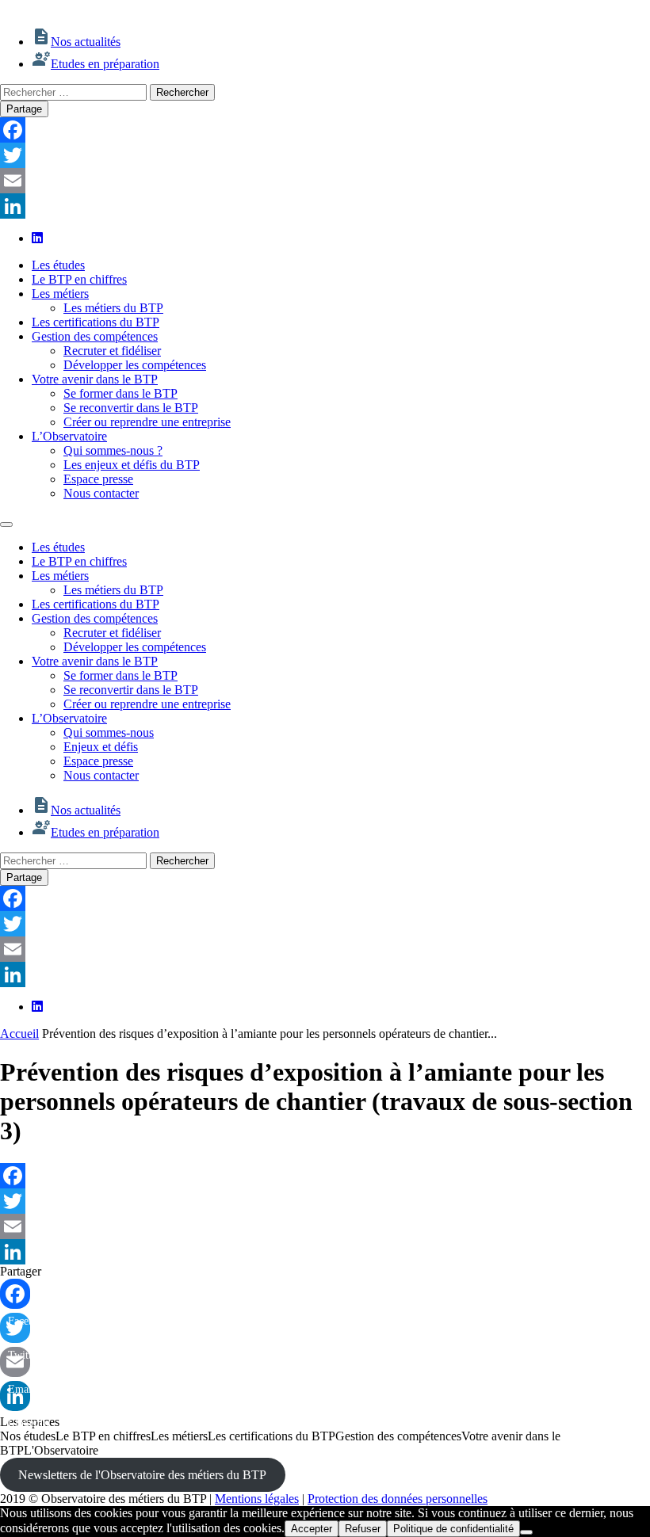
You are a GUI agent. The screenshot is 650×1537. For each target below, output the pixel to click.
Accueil (19, 1033)
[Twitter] (325, 155)
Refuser (362, 1529)
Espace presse (98, 479)
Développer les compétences (134, 365)
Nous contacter (101, 493)
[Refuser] (526, 1532)
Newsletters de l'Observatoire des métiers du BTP (142, 1475)
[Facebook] (325, 130)
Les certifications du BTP (95, 322)
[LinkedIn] (325, 206)
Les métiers (60, 293)
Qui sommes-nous (108, 732)
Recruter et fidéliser (112, 350)
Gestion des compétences (95, 336)
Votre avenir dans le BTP (95, 379)
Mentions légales (257, 1498)
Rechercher (182, 92)
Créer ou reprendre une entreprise (147, 422)
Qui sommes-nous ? (112, 450)
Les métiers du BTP (113, 308)
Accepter (311, 1529)
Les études (58, 265)
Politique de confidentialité (453, 1529)
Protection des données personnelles (398, 1498)
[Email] (325, 180)
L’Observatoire (69, 436)
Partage (24, 109)
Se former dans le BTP (120, 393)
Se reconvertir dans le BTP (130, 407)
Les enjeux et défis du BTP (131, 464)
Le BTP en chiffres (79, 279)
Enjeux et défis (100, 746)
